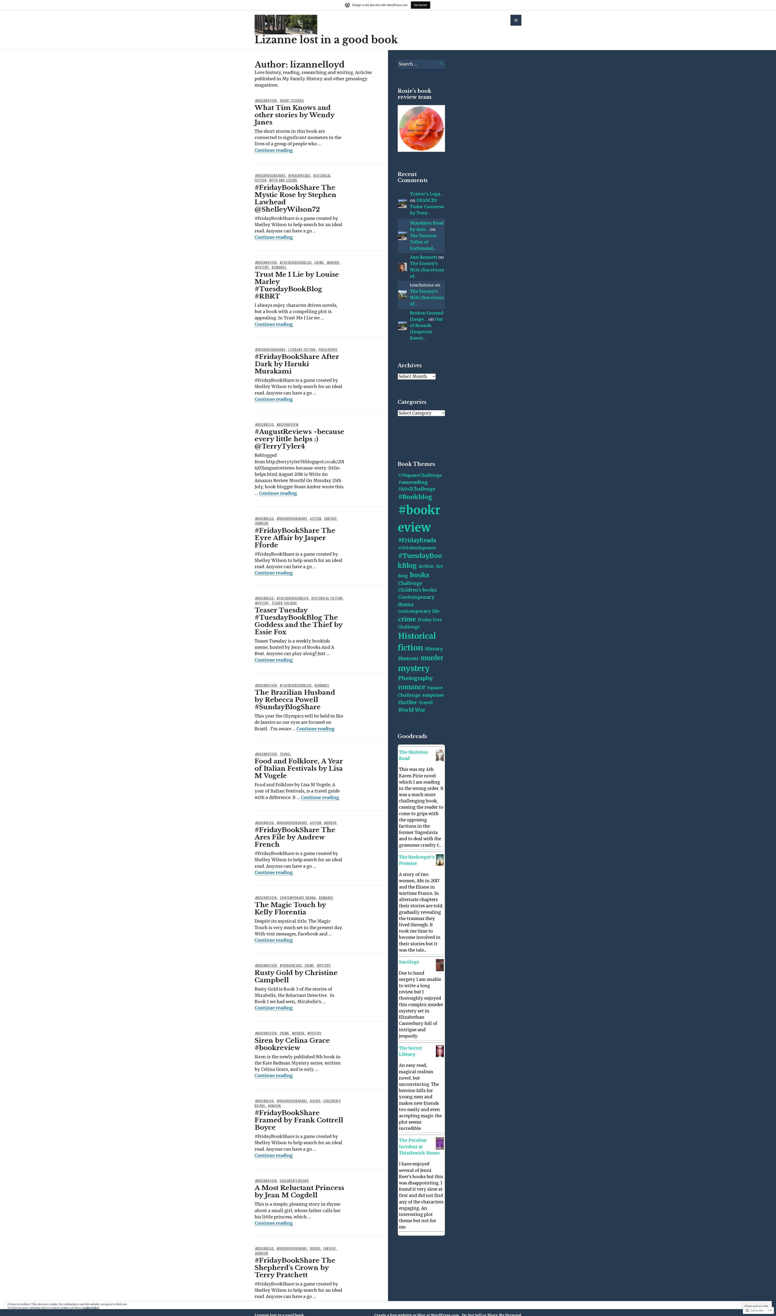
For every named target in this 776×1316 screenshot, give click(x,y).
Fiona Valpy (414, 869)
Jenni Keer (413, 1158)
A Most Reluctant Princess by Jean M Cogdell (299, 1191)
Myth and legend (283, 180)
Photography (415, 678)
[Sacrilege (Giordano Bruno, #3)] (440, 969)
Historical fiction (326, 598)
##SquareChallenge (420, 475)
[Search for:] (421, 64)
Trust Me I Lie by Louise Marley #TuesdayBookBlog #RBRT (297, 285)
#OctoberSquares (417, 548)
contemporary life (419, 611)
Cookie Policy (90, 1307)
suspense (433, 695)
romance (279, 267)
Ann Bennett (423, 257)
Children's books (294, 1180)
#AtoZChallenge (416, 489)
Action (315, 518)
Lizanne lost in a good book (326, 40)
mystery (262, 267)
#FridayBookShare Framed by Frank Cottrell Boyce (299, 1120)
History (434, 649)
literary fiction (301, 349)
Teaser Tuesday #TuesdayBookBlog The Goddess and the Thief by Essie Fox (299, 621)
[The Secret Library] (440, 1055)
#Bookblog (264, 424)
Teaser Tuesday (284, 603)
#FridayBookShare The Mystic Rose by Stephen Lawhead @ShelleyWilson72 (295, 198)
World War (411, 710)
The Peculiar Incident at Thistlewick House (419, 1147)
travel (285, 754)
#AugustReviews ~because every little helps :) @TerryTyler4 (299, 439)
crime (319, 262)
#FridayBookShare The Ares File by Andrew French (295, 837)
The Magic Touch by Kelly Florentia (290, 908)
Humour (261, 523)
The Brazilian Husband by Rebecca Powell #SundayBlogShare (295, 699)
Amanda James (416, 1060)
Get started (420, 4)
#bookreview (266, 100)
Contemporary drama (298, 897)
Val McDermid (416, 764)
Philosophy (327, 349)
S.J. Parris (411, 967)
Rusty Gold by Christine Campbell (296, 976)
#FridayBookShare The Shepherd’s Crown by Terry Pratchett (295, 1267)
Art (439, 566)
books (315, 1100)
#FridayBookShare (270, 175)
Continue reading (274, 150)
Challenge (410, 583)
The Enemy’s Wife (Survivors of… (427, 270)
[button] (515, 20)
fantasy (330, 518)
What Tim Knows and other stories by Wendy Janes (294, 115)
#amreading (413, 482)
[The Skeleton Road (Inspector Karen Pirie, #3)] (440, 759)
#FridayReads (299, 175)
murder (333, 262)
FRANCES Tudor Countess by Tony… (427, 207)
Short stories (292, 100)
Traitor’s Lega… (427, 194)
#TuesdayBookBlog (296, 262)
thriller (407, 702)
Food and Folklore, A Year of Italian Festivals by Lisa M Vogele (299, 768)
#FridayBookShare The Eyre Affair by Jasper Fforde (295, 538)
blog (403, 575)
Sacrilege (409, 962)
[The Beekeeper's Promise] (440, 864)
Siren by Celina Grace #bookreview (292, 1044)
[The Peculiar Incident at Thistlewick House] (440, 1148)
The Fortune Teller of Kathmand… (423, 242)
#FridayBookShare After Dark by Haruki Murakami (297, 364)
